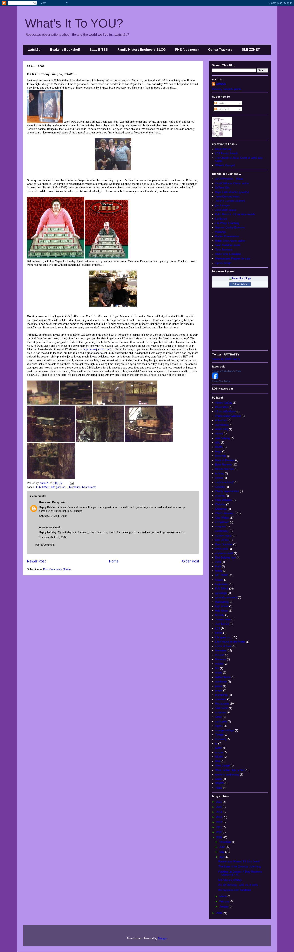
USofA (219, 756)
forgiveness (222, 584)
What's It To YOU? (74, 23)
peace (218, 685)
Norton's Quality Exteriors (230, 227)
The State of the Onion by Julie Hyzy (239, 866)
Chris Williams (223, 500)
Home (114, 561)
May (222, 851)
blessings (220, 455)
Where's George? (225, 165)
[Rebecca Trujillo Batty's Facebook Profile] (215, 378)
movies (219, 663)
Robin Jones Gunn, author (230, 240)
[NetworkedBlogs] (240, 278)
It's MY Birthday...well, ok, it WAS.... (239, 884)
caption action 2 (224, 482)
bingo (218, 451)
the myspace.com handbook (234, 889)
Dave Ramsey (223, 148)
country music (223, 535)
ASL (217, 442)
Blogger (162, 938)
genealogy (221, 593)
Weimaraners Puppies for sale (232, 258)
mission (219, 654)
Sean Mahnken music (227, 245)
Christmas (221, 508)
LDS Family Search (226, 153)
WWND (219, 783)
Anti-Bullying (222, 438)
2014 (219, 812)
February (224, 901)
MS (217, 668)
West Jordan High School (230, 770)
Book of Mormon (224, 460)
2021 (219, 801)
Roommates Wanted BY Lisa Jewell (239, 861)
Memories (75, 487)
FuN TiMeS (42, 487)
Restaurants (89, 487)
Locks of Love (223, 646)
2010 (219, 832)
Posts (220, 103)
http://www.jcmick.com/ (96, 349)
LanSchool (221, 218)
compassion (222, 522)
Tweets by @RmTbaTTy (226, 358)
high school (221, 606)
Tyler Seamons (224, 249)
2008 (219, 913)
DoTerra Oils (222, 187)
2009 (219, 837)
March (223, 896)
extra (218, 561)
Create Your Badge (221, 381)
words (218, 778)
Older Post (190, 561)
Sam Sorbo (221, 708)
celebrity (220, 486)
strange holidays (224, 730)
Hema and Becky (49, 502)
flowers (219, 579)
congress (220, 526)
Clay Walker (222, 517)
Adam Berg (221, 429)
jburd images (222, 205)
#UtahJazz (221, 420)
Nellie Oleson (223, 677)
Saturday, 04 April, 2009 (53, 515)
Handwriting (222, 601)
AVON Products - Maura (229, 178)
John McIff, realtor (225, 209)
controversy (222, 530)
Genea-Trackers (220, 49)
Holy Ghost (221, 610)
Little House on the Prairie (230, 641)
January (224, 906)
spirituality (221, 721)
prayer (218, 690)
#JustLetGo (222, 407)
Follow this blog (240, 284)
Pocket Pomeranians (227, 236)
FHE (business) (187, 49)
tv (216, 743)
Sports (219, 725)
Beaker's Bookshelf (65, 49)
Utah (218, 761)
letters (218, 632)
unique (219, 752)
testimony (221, 739)
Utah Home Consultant (228, 253)
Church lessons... (225, 513)
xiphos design (223, 263)
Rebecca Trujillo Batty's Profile (226, 371)
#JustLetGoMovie (225, 411)
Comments (223, 109)
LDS (217, 628)
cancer (219, 477)
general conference (226, 597)
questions (220, 699)
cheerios (220, 495)
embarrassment (224, 553)
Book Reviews (223, 464)
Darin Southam (223, 544)
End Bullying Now (225, 557)
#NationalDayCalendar (228, 415)
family (218, 570)
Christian (220, 504)
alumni (219, 433)
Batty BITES (98, 49)
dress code (221, 548)
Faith (218, 566)
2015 (219, 807)
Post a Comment (45, 544)
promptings (221, 694)
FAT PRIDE (222, 575)
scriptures (221, 712)
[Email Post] (71, 483)
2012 (219, 822)
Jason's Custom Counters (230, 200)
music (218, 672)
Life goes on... (59, 487)
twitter (218, 747)
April (222, 857)
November (225, 841)
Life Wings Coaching (227, 223)
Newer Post (36, 561)
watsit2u (34, 49)
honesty (219, 615)
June (222, 846)
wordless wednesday (227, 774)
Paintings (220, 231)
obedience (221, 681)
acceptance (222, 424)
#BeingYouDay (223, 402)
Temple (219, 734)
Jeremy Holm (223, 619)
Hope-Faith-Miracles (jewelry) (232, 192)
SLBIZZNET (251, 49)
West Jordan (222, 765)
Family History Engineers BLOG (141, 49)
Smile (218, 716)
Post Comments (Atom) (57, 569)
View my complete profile (226, 89)
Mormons (220, 659)
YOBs (218, 787)
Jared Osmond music (227, 196)
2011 (219, 827)
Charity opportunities (227, 491)
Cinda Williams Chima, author (232, 183)
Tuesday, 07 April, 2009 (52, 537)
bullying (219, 473)
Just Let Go (222, 623)
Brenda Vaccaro (224, 468)
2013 (219, 817)
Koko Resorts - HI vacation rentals (235, 214)
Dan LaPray (222, 539)
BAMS (219, 446)
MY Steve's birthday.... (231, 879)
